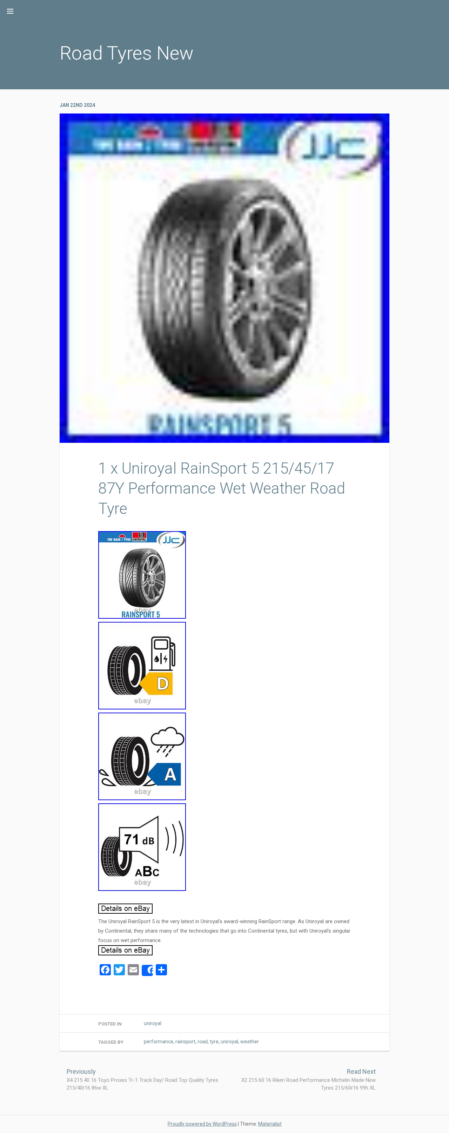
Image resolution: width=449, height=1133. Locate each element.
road (202, 1041)
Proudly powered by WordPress (202, 1124)
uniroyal (152, 1023)
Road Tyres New (127, 53)
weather (249, 1041)
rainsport (185, 1041)
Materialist (270, 1124)
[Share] (147, 970)
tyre (214, 1041)
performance (158, 1041)
